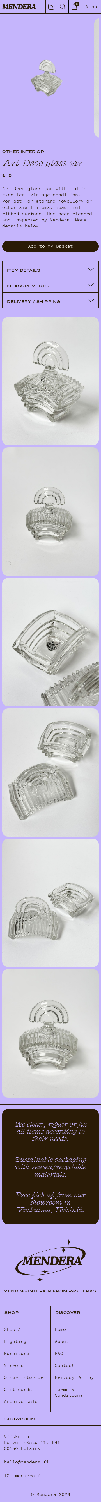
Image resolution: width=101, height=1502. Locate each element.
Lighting (15, 1341)
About (62, 1341)
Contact (64, 1365)
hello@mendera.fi (26, 1462)
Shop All (15, 1329)
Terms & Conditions (69, 1392)
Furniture (16, 1353)
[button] (75, 6)
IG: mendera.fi (23, 1475)
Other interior (23, 1377)
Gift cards (18, 1389)
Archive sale (21, 1401)
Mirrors (14, 1365)
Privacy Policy (74, 1377)
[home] (19, 6)
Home (60, 1329)
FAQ (59, 1353)
